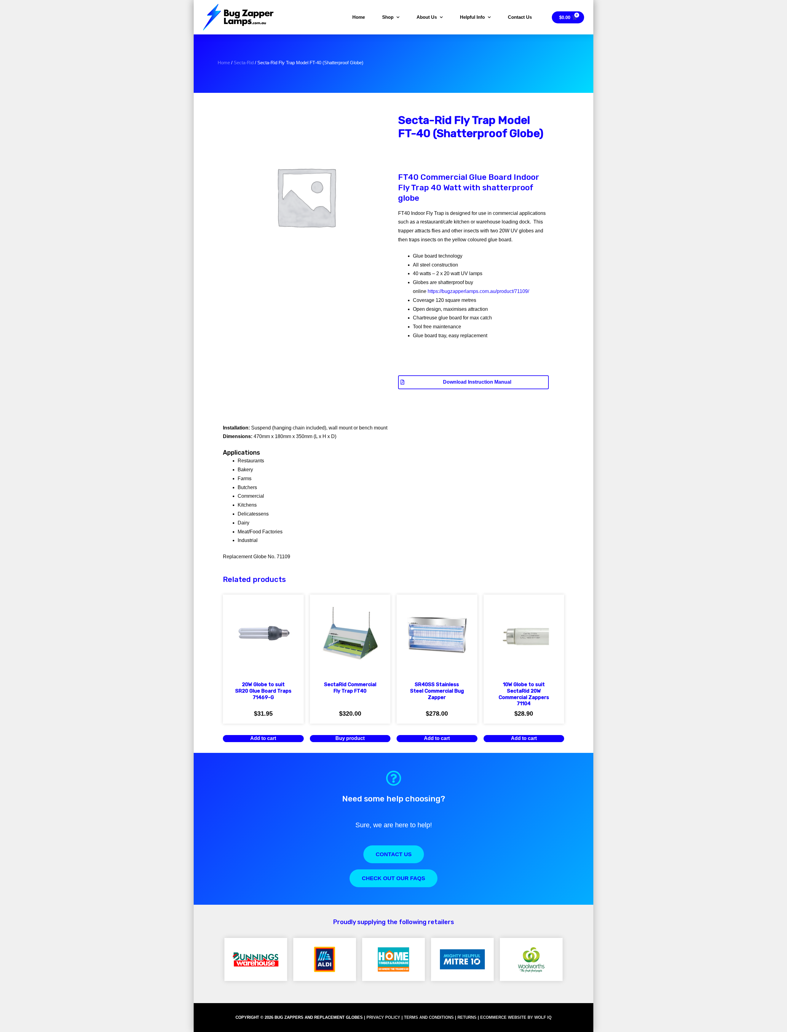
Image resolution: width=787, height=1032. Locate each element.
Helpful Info (472, 17)
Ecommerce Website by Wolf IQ (516, 1017)
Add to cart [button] (263, 738)
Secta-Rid (244, 62)
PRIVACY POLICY (383, 1017)
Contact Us (520, 17)
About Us (427, 17)
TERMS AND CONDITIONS (429, 1017)
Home (358, 17)
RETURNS (467, 1017)
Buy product (350, 738)
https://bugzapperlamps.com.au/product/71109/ (478, 291)
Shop (388, 17)
